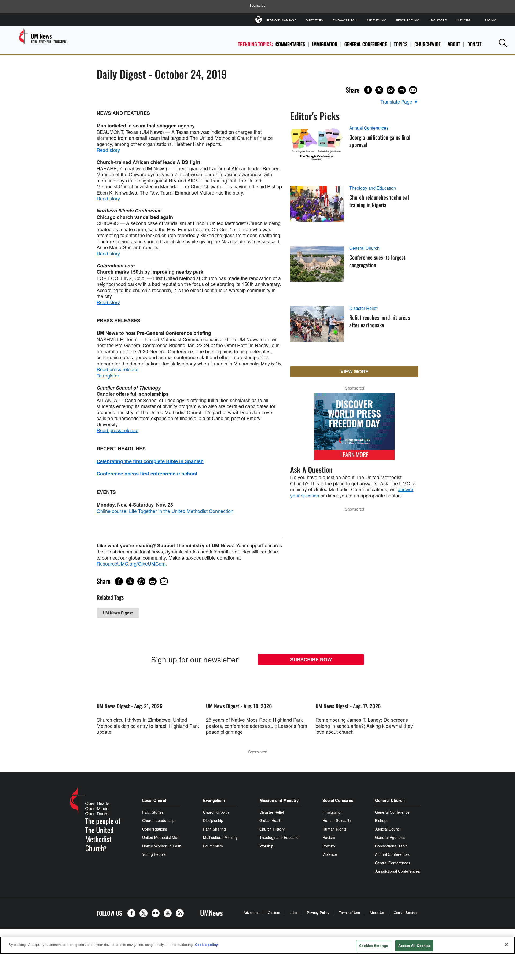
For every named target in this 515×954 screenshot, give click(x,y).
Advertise (251, 912)
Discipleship (213, 820)
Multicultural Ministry (220, 837)
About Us (377, 912)
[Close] (506, 945)
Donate (474, 44)
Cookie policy (206, 944)
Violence (329, 854)
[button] (503, 42)
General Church (364, 248)
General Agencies (390, 837)
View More (354, 371)
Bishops (381, 820)
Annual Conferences (368, 128)
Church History (272, 829)
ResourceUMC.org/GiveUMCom (131, 563)
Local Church (154, 800)
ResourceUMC (407, 20)
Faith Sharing (214, 829)
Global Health (270, 820)
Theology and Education (372, 188)
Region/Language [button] (281, 20)
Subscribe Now (311, 659)
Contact (274, 912)
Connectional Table (391, 846)
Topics (400, 44)
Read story (108, 149)
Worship (266, 846)
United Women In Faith (161, 846)
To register (108, 375)
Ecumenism (213, 846)
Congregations (154, 829)
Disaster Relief (363, 308)
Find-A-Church (345, 20)
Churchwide (427, 44)
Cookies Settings (373, 945)
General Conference (365, 44)
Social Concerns (337, 800)
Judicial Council (388, 829)
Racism (328, 837)
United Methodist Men (160, 837)
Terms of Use (349, 912)
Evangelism (214, 800)
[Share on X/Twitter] (379, 90)
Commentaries (290, 44)
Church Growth (216, 812)
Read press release (117, 369)
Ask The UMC (376, 20)
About (454, 44)
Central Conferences (392, 862)
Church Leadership (158, 820)
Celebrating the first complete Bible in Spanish (150, 461)
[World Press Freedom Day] (354, 429)
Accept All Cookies (414, 945)
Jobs (293, 912)
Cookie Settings (406, 912)
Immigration (324, 44)
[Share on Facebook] (368, 90)
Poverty (328, 846)
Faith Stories (153, 812)
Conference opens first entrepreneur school (147, 473)
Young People (154, 854)
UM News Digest (118, 612)
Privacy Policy (318, 912)
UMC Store (438, 20)
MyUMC (490, 20)
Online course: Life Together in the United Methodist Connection (165, 510)
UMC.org (463, 20)
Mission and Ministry (279, 800)
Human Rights (334, 829)
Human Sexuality (336, 820)
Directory (314, 20)
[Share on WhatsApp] (391, 90)
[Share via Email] (413, 90)
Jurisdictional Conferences (397, 871)
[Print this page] (402, 90)
